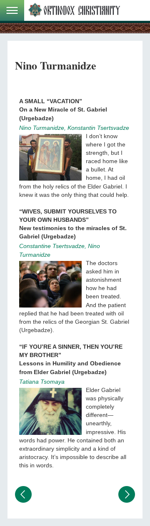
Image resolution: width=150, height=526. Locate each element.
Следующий (126, 494)
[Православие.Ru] (74, 10)
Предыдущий (23, 494)
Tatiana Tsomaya (42, 381)
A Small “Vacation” (50, 101)
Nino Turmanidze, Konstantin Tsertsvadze (74, 127)
